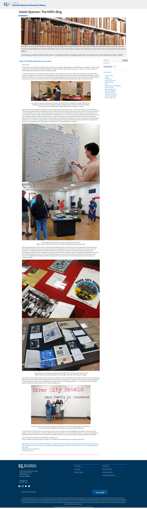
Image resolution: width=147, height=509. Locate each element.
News (106, 84)
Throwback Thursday (111, 94)
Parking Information (107, 472)
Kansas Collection (110, 81)
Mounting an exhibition (52, 445)
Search (125, 60)
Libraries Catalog (78, 472)
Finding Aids (105, 466)
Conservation (109, 75)
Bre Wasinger (73, 444)
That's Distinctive (110, 92)
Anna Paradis (53, 444)
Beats (67, 444)
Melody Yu (42, 445)
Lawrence (35, 445)
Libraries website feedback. (28, 492)
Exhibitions (90, 444)
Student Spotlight (110, 91)
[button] (100, 492)
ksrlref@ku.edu (23, 480)
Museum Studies (65, 445)
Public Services (109, 87)
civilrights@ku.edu (71, 501)
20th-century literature (32, 444)
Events (30, 449)
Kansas (96, 444)
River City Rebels (76, 445)
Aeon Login (77, 469)
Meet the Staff (109, 82)
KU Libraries (16, 3)
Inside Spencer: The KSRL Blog (40, 11)
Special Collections (110, 89)
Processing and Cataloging (113, 86)
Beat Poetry (61, 444)
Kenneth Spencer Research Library (29, 5)
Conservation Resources (108, 475)
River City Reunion (86, 445)
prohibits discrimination (38, 498)
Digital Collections (107, 469)
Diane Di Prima (82, 444)
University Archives (110, 96)
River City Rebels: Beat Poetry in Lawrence (35, 61)
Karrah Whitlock (26, 445)
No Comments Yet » (28, 450)
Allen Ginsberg (44, 444)
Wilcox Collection (110, 98)
